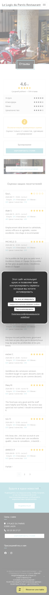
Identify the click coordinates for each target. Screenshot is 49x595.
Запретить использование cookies (24, 304)
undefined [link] (25, 317)
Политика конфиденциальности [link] (25, 314)
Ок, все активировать (24, 299)
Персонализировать (24, 309)
